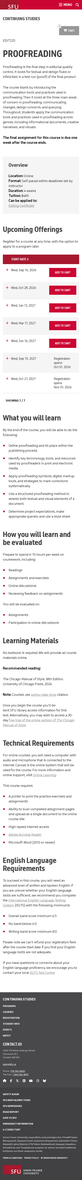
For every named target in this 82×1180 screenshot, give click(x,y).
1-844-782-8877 (21, 1074)
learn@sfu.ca (9, 1064)
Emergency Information (18, 1123)
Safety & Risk (11, 1094)
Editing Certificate (21, 206)
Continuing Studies (21, 18)
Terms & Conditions (12, 1158)
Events (7, 1029)
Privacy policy (31, 1158)
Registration (11, 1017)
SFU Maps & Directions (16, 1100)
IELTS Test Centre (42, 973)
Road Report (11, 1112)
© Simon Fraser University (54, 1158)
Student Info (11, 1023)
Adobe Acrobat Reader (25, 834)
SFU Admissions (12, 1106)
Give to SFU (10, 1117)
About (7, 1035)
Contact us (12, 1044)
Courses (8, 1012)
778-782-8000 (17, 1071)
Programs (9, 1006)
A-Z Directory (11, 1129)
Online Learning (44, 775)
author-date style (43, 695)
